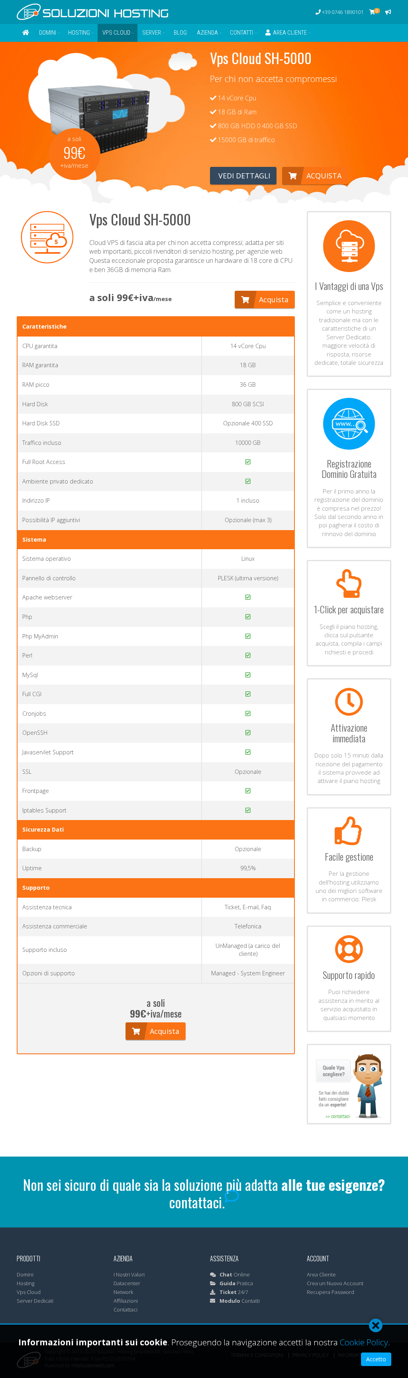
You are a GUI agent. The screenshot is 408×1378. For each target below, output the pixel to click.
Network (123, 1292)
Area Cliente (289, 32)
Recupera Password (330, 1292)
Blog (180, 32)
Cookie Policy (364, 1342)
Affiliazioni (126, 1300)
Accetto (376, 1359)
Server (151, 32)
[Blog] (388, 12)
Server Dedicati (35, 1300)
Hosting (79, 32)
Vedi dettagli (243, 175)
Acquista (322, 175)
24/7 (234, 1292)
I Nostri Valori (129, 1274)
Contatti (241, 32)
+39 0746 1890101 (342, 12)
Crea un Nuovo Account (335, 1283)
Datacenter (127, 1283)
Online (235, 1274)
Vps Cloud (116, 32)
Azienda (207, 32)
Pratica (236, 1283)
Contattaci (125, 1309)
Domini (47, 32)
